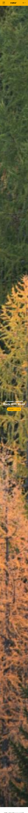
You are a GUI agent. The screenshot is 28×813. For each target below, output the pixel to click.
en (23, 3)
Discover (11, 409)
